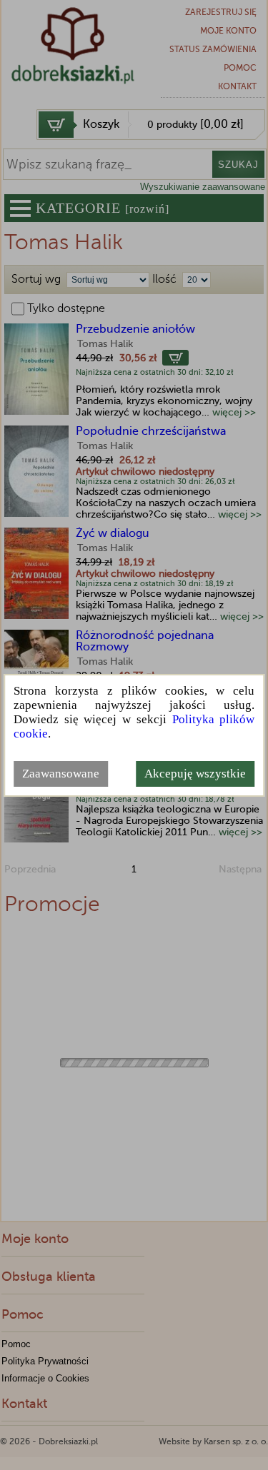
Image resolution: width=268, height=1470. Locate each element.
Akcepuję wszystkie (195, 773)
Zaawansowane (60, 773)
